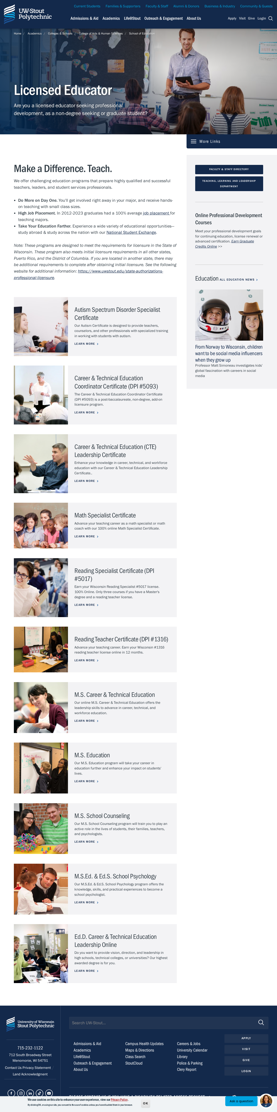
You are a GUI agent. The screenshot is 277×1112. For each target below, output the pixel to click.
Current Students (87, 6)
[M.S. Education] (41, 768)
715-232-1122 (30, 1048)
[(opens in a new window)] (11, 1093)
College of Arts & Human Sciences (101, 33)
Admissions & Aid (84, 18)
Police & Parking (190, 1063)
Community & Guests (256, 6)
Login (262, 18)
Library (182, 1056)
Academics (111, 18)
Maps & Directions (139, 1050)
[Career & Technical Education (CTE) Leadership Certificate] (41, 463)
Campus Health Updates (144, 1043)
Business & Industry (220, 6)
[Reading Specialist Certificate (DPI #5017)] (41, 587)
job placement (156, 213)
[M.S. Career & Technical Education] (41, 707)
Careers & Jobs (188, 1043)
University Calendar (192, 1050)
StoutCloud (134, 1063)
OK (145, 1103)
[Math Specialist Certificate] (41, 525)
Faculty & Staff (157, 6)
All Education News (237, 279)
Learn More (84, 344)
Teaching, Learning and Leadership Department (229, 183)
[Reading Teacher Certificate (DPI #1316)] (41, 649)
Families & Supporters (123, 6)
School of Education (142, 33)
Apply (232, 18)
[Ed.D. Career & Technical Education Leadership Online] (41, 953)
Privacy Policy (119, 1100)
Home (17, 33)
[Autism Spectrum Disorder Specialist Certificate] (41, 326)
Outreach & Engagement (163, 18)
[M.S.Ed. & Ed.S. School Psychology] (41, 889)
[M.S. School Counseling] (41, 828)
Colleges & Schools (60, 33)
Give (251, 18)
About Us (194, 18)
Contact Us (14, 1068)
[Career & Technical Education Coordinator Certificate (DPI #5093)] (41, 395)
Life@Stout (132, 18)
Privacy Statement (37, 1068)
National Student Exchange (131, 232)
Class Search (135, 1056)
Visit (242, 18)
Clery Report (186, 1069)
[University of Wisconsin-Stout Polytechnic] (30, 1028)
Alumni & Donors (186, 6)
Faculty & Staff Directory (229, 169)
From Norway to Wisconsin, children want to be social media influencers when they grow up (229, 353)
